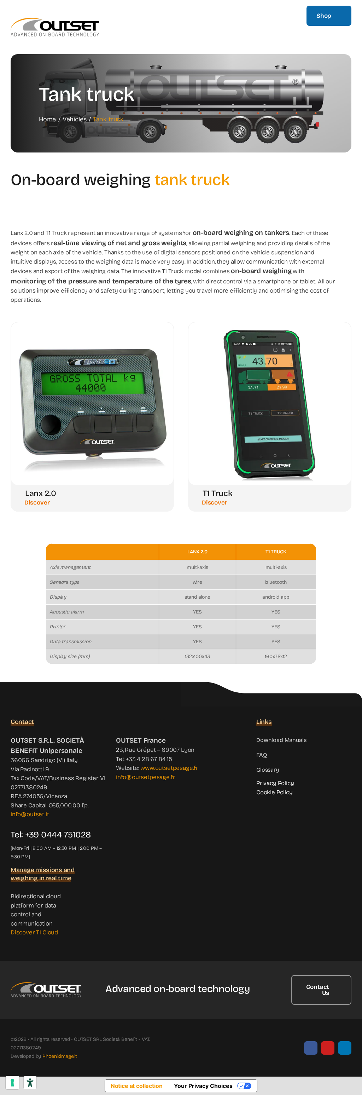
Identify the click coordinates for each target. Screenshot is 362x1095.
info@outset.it (30, 814)
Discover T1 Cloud (34, 932)
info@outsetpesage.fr (145, 777)
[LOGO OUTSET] (55, 20)
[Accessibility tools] (30, 1082)
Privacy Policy (275, 783)
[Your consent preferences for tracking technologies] (12, 1082)
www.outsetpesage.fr (169, 768)
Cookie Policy (274, 792)
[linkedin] (344, 1048)
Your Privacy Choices (203, 1085)
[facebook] (310, 1048)
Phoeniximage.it (59, 1056)
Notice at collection (137, 1085)
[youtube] (327, 1048)
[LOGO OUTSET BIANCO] (46, 985)
